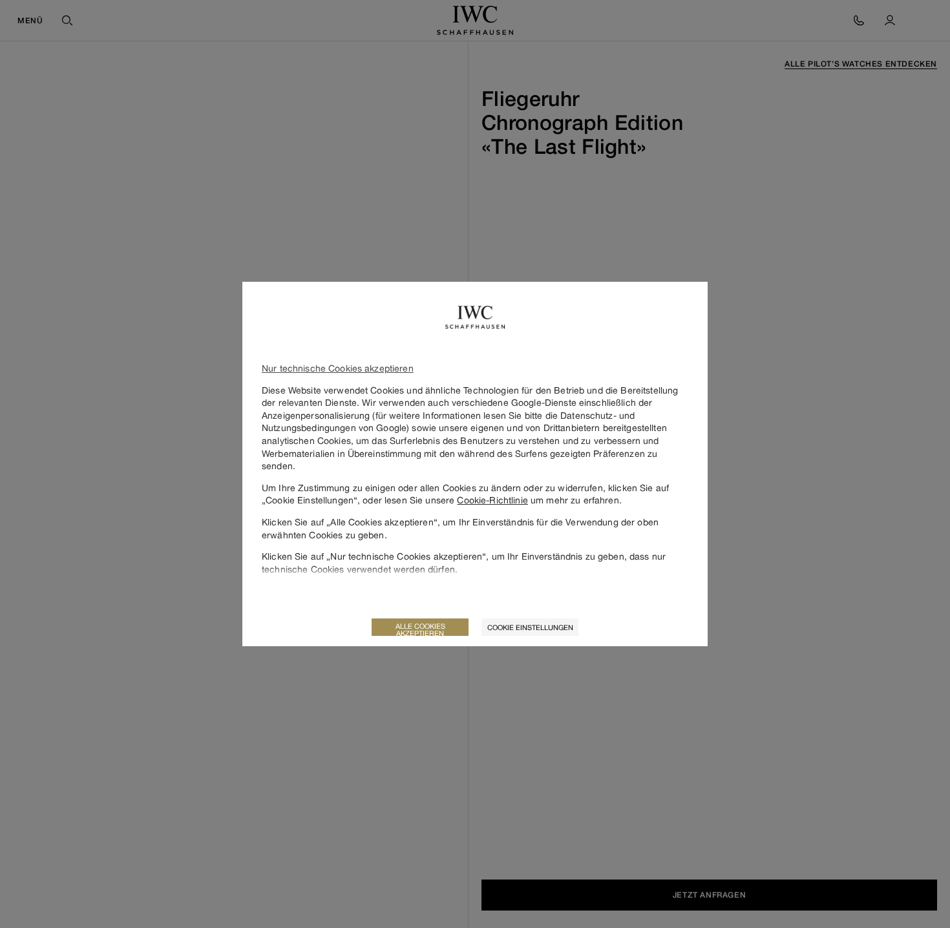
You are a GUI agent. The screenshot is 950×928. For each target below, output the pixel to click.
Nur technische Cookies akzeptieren (338, 368)
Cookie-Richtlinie (492, 499)
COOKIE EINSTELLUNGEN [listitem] (530, 627)
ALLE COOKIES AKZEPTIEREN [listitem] (420, 629)
